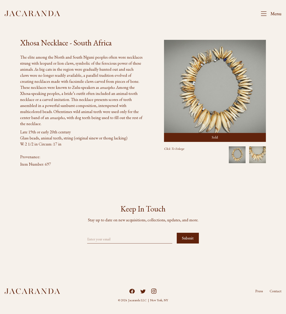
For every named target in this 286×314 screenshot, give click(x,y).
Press (259, 291)
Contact (276, 291)
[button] (269, 13)
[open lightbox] (237, 154)
